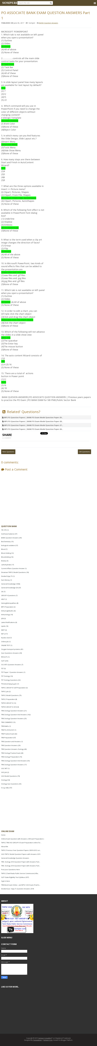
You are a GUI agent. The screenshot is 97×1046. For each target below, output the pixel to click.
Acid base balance (7, 534)
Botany (3, 561)
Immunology (5, 614)
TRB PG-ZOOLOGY (7, 730)
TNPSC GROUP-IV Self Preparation (13, 688)
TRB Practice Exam (7, 734)
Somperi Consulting (44, 1038)
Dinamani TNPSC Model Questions (13, 572)
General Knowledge (8, 584)
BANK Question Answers (48, 23)
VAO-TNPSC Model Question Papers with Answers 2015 (20, 854)
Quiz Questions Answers (10, 653)
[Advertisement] (19, 810)
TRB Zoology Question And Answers (14, 715)
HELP (3, 599)
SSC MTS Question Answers (11, 665)
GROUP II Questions (8, 595)
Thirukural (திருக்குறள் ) (9, 684)
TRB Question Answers (9, 745)
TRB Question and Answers (11, 741)
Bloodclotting (5, 557)
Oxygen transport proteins (10, 649)
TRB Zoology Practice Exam (10, 753)
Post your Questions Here (10, 869)
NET (2, 634)
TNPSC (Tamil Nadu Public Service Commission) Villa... (20, 873)
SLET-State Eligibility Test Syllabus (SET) (15, 877)
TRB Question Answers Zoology (12, 749)
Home (3, 835)
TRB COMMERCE (7, 722)
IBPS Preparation (7, 607)
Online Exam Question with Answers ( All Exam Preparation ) (22, 839)
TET (2, 668)
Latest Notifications (8, 622)
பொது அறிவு (5, 788)
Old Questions (84, 452)
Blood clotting (6, 553)
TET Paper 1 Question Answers (12, 672)
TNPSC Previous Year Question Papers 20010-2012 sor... (21, 850)
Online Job (5, 642)
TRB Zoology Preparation (10, 757)
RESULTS (4, 657)
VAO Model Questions (9, 776)
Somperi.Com (48, 1040)
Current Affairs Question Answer (12, 568)
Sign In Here (5, 881)
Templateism (37, 1040)
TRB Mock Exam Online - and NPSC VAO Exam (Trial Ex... (20, 885)
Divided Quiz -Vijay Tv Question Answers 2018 (17, 889)
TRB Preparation (7, 738)
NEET (3, 630)
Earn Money (5, 580)
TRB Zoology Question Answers (12, 711)
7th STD (4, 530)
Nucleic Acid (5, 638)
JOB (2, 618)
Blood (3, 549)
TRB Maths (5, 726)
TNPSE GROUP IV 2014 (9, 707)
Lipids (3, 626)
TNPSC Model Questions (10, 695)
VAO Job (4, 772)
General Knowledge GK (9, 588)
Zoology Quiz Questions (9, 784)
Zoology (4, 780)
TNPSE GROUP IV (7, 703)
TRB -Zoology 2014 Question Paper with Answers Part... (20, 862)
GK (2, 591)
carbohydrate (6, 565)
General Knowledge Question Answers (15, 858)
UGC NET (4, 768)
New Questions (8, 452)
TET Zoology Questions (9, 680)
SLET (2, 661)
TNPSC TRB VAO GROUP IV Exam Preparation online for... (21, 843)
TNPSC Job (5, 691)
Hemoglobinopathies (8, 603)
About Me (4, 846)
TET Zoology (5, 676)
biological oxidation (8, 545)
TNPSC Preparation (8, 699)
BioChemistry (6, 541)
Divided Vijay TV (7, 576)
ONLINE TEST (5, 645)
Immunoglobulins (7, 611)
